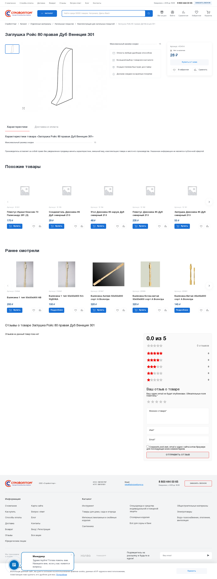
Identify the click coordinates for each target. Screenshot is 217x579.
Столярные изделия (140, 517)
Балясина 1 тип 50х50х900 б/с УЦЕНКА (66, 298)
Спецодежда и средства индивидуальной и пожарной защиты (144, 508)
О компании (11, 506)
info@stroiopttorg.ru (134, 485)
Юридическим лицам (15, 541)
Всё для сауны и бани (140, 523)
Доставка (9, 523)
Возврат (9, 529)
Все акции (36, 535)
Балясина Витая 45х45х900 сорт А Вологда (190, 298)
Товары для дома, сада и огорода (99, 512)
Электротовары (184, 512)
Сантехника (88, 526)
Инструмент (88, 506)
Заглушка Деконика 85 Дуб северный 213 (190, 214)
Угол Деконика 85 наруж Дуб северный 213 (107, 214)
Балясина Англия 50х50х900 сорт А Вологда (107, 298)
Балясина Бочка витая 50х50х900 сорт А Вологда (148, 298)
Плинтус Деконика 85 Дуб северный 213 (148, 214)
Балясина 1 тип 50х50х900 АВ (24, 298)
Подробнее (61, 575)
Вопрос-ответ (38, 512)
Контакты (35, 523)
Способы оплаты (13, 518)
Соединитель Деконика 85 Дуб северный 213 (64, 214)
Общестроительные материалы (192, 506)
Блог (33, 518)
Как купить (10, 512)
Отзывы (9, 535)
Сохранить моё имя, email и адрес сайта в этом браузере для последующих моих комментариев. (175, 448)
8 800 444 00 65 (168, 482)
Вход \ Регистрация (40, 529)
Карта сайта (37, 506)
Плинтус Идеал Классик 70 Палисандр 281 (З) (22, 214)
